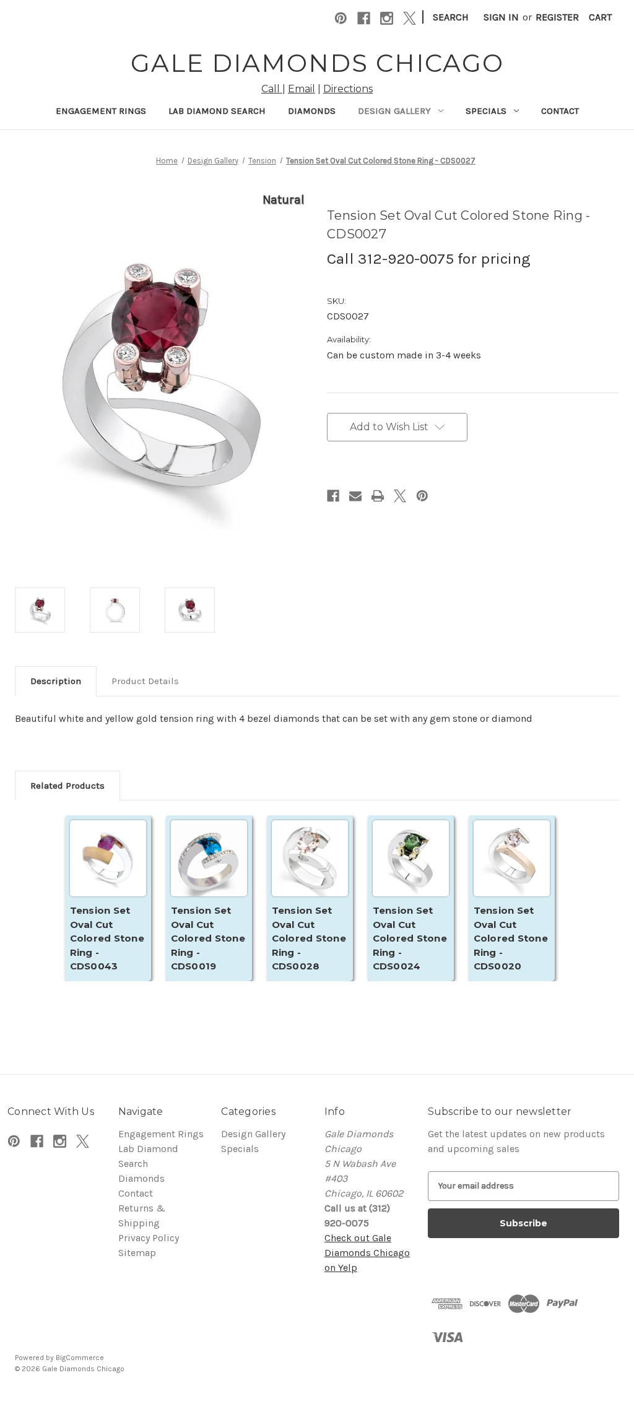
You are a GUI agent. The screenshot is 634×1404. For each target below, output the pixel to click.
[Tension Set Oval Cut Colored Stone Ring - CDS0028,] (310, 870)
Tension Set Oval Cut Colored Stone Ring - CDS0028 (309, 938)
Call (271, 89)
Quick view (107, 859)
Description (55, 681)
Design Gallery (394, 110)
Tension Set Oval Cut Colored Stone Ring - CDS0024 (410, 938)
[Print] (377, 496)
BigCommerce (80, 1357)
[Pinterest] (340, 18)
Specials (486, 110)
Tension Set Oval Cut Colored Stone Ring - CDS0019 (208, 938)
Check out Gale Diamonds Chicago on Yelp (367, 1252)
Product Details (145, 681)
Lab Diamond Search (217, 110)
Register (557, 17)
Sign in (501, 17)
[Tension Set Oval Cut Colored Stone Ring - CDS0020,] (512, 870)
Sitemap (137, 1253)
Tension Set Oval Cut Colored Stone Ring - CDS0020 (511, 938)
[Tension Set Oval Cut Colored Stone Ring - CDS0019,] (209, 870)
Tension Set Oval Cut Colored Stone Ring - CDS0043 (107, 938)
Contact (560, 110)
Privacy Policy (148, 1238)
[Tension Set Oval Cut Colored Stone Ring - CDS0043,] (108, 870)
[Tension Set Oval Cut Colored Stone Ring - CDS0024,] (411, 870)
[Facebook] (363, 18)
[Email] (355, 496)
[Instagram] (386, 18)
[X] (409, 18)
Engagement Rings (101, 110)
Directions (348, 89)
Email (301, 89)
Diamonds (312, 110)
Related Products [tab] (67, 785)
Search (451, 17)
